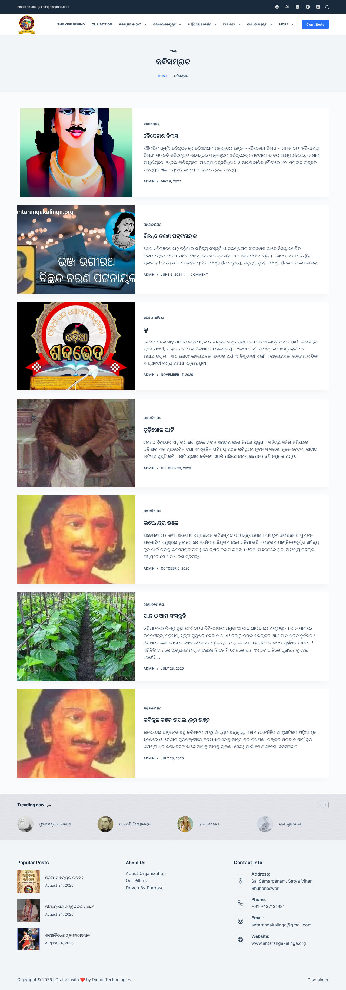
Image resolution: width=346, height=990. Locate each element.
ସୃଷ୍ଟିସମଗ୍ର (152, 124)
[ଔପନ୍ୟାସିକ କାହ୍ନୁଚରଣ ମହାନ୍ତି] (28, 910)
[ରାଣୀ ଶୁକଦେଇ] (265, 824)
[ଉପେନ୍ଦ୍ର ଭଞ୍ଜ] (76, 539)
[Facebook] (277, 7)
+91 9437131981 (268, 906)
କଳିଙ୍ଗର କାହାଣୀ (130, 24)
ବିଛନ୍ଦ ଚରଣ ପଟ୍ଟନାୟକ (170, 236)
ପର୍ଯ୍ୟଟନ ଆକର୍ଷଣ (199, 24)
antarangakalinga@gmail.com (281, 924)
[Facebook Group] (287, 7)
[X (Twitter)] (318, 7)
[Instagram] (297, 7)
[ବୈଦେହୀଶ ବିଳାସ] (76, 152)
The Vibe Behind (71, 24)
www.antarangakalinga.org (278, 943)
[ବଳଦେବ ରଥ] (185, 824)
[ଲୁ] (76, 346)
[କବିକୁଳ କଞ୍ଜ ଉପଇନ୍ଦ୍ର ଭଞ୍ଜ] (76, 733)
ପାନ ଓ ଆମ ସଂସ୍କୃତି (165, 616)
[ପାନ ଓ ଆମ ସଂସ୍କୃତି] (76, 636)
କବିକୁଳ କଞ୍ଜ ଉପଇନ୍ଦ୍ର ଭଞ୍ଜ (177, 719)
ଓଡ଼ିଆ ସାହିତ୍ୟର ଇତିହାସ (64, 877)
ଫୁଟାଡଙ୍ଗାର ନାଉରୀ (55, 824)
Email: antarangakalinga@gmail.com (43, 7)
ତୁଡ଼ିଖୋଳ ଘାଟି (159, 429)
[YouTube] (308, 7)
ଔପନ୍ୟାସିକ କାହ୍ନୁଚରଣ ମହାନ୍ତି (70, 906)
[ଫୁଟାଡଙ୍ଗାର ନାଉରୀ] (25, 824)
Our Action (102, 24)
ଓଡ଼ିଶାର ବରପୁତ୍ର (164, 24)
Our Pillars (136, 880)
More (283, 24)
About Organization (146, 873)
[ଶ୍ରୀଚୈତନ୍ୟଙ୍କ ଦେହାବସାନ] (28, 939)
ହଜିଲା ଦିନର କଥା (154, 604)
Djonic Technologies (111, 979)
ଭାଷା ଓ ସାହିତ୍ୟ (257, 24)
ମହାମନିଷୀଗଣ (152, 224)
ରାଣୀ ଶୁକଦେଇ (290, 824)
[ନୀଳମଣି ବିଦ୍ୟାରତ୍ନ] (105, 824)
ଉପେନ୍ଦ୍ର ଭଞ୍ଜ (161, 522)
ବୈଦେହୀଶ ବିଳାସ (161, 136)
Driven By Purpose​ (145, 887)
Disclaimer (318, 979)
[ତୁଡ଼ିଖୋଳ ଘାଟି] (76, 443)
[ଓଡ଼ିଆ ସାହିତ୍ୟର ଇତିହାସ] (28, 881)
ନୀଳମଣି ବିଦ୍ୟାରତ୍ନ (135, 824)
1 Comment (198, 274)
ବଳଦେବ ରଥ (209, 824)
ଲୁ (146, 329)
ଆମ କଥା (229, 24)
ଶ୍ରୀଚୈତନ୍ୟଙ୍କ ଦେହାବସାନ (67, 935)
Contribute (315, 24)
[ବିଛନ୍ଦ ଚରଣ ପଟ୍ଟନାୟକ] (76, 249)
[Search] (327, 7)
